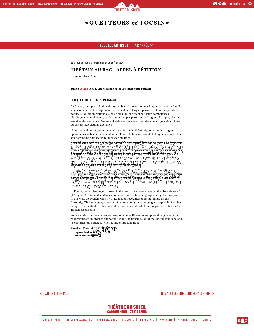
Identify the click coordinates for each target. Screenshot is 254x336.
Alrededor (66, 3)
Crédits (206, 320)
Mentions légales (187, 320)
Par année (141, 45)
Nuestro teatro (26, 3)
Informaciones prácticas (88, 3)
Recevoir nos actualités (79, 320)
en (235, 3)
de (244, 3)
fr (231, 3)
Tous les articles (114, 45)
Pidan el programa (47, 3)
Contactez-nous (51, 320)
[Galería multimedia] (219, 4)
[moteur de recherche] (250, 4)
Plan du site (166, 320)
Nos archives (147, 320)
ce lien (84, 88)
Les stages (128, 320)
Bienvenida (8, 3)
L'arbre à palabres (107, 320)
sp (240, 3)
